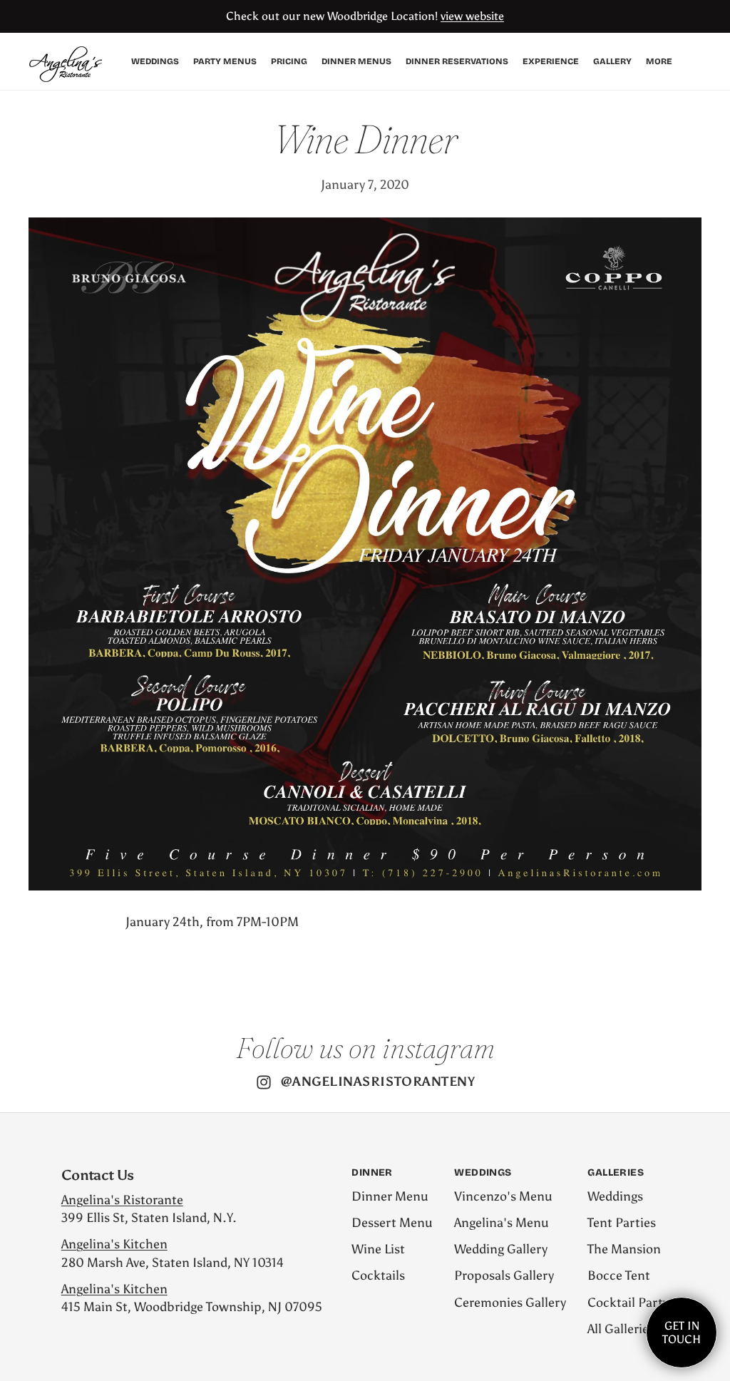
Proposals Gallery (504, 1275)
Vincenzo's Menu (503, 1196)
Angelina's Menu (501, 1223)
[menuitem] (659, 61)
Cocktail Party (628, 1302)
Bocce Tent (618, 1275)
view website (472, 16)
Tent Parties (621, 1223)
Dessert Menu (392, 1223)
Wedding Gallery (501, 1249)
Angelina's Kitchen (114, 1244)
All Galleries (620, 1329)
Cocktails (378, 1275)
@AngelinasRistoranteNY (378, 1081)
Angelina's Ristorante (122, 1200)
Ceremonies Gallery (510, 1302)
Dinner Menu (389, 1196)
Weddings (615, 1196)
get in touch (681, 1332)
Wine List (378, 1249)
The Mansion (624, 1249)
